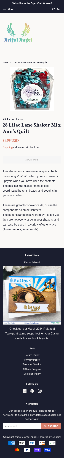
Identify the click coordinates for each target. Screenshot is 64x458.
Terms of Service (32, 364)
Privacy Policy (32, 359)
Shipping (8, 147)
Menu (10, 9)
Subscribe (51, 426)
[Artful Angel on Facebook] (25, 391)
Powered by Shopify (49, 437)
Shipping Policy (32, 374)
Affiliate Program (32, 369)
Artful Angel (30, 437)
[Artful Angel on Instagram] (40, 391)
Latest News (32, 255)
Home (5, 62)
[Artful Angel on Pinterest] (32, 391)
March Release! (32, 262)
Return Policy (32, 355)
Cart (58, 9)
